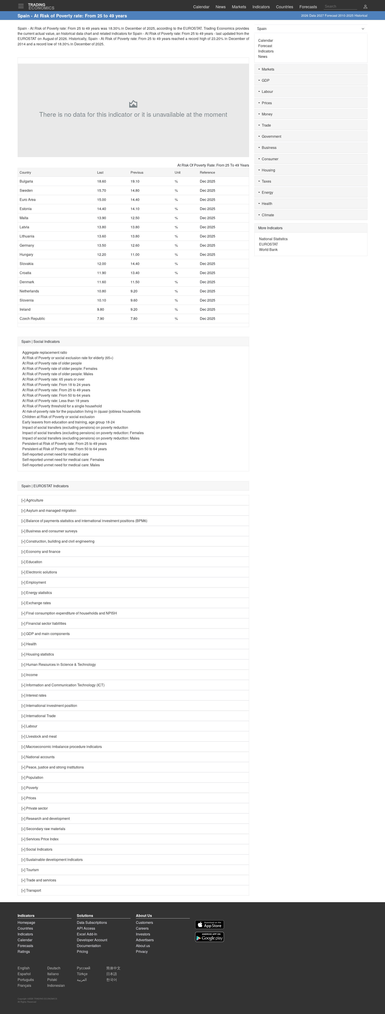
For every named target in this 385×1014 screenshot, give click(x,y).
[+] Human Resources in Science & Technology (58, 664)
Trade (265, 125)
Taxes (265, 181)
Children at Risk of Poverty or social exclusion (58, 416)
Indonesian (56, 985)
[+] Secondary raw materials (43, 828)
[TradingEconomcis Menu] (22, 6)
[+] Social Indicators (36, 849)
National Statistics (273, 238)
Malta (24, 217)
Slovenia (27, 300)
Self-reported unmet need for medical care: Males (61, 464)
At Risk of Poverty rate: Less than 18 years (55, 400)
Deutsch (53, 967)
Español (24, 973)
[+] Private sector (34, 808)
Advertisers (145, 939)
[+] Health (29, 643)
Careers (142, 928)
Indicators (266, 51)
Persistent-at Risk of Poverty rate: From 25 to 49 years (64, 443)
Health (266, 203)
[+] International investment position (49, 705)
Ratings (24, 951)
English (24, 967)
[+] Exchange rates (36, 602)
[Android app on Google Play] (209, 937)
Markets (267, 69)
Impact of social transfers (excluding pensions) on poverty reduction (75, 427)
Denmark (27, 281)
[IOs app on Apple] (209, 925)
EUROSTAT (27, 38)
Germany (27, 245)
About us (143, 945)
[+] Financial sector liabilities (43, 623)
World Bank (268, 249)
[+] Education (31, 561)
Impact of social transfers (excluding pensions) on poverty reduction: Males (80, 438)
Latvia (24, 226)
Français (24, 985)
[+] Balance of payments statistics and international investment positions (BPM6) (84, 520)
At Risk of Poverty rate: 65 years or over (53, 379)
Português (26, 979)
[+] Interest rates (33, 695)
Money (266, 114)
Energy (266, 192)
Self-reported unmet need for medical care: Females (63, 459)
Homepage (26, 922)
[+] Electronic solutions (39, 572)
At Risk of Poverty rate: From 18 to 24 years (56, 384)
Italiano (53, 973)
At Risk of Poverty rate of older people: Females (59, 368)
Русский (83, 967)
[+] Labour (29, 726)
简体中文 (113, 967)
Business (268, 147)
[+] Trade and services (38, 880)
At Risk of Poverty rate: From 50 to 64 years (56, 395)
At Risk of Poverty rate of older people (52, 363)
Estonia (26, 208)
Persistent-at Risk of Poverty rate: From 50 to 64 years (64, 448)
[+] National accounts (38, 756)
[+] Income (29, 674)
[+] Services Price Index (40, 838)
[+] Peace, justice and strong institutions (52, 767)
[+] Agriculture (32, 500)
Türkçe (82, 973)
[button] (365, 7)
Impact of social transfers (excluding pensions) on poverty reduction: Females (83, 432)
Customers (144, 922)
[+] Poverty (29, 787)
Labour (266, 91)
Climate (267, 214)
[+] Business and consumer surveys (49, 530)
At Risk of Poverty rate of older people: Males (57, 373)
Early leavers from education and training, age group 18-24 (68, 422)
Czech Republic (32, 318)
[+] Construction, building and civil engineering (57, 541)
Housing (267, 170)
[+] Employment (33, 582)
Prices (266, 102)
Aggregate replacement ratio (44, 352)
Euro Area (28, 199)
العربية (82, 979)
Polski (52, 979)
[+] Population (32, 777)
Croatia (25, 272)
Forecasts (25, 945)
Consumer (269, 158)
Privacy (142, 951)
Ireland (25, 309)
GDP (265, 80)
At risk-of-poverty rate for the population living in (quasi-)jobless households (81, 411)
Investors (143, 934)
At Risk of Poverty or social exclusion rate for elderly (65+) (67, 357)
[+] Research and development (45, 818)
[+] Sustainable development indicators (52, 859)
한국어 (111, 979)
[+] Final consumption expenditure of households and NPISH (69, 613)
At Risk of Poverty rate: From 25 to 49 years (56, 389)
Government (270, 136)
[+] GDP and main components (45, 633)
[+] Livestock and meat (39, 736)
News (262, 56)
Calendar (265, 40)
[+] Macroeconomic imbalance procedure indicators (61, 746)
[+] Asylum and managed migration (48, 510)
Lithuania (27, 236)
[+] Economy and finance (40, 551)
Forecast (265, 45)
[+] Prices (28, 797)
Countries (25, 928)
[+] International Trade (38, 715)
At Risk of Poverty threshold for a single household (62, 405)
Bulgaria (26, 181)
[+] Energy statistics (36, 592)
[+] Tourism (30, 869)
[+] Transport (31, 890)
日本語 (111, 973)
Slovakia (26, 263)
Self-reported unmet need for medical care (55, 454)
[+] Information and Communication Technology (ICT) (62, 684)
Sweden (26, 190)
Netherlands (29, 291)
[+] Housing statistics (37, 654)
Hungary (26, 254)
